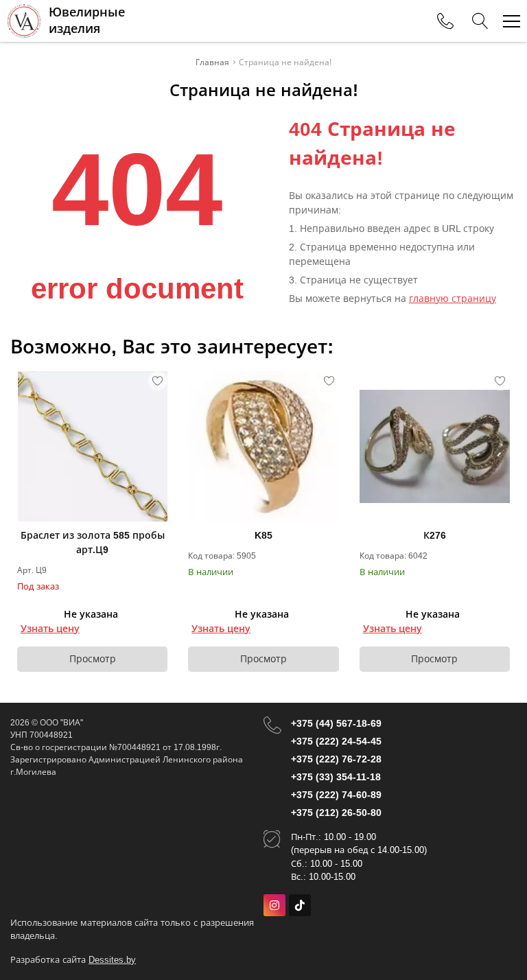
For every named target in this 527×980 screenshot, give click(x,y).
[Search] (480, 21)
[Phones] (445, 21)
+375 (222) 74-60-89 (336, 794)
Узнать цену (50, 628)
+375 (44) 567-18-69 (336, 723)
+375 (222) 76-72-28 (336, 759)
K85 (263, 535)
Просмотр (92, 658)
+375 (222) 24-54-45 (336, 741)
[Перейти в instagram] (274, 905)
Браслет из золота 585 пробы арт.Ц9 (93, 542)
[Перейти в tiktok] (300, 905)
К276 (434, 535)
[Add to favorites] (157, 380)
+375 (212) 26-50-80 (336, 812)
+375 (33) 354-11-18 (336, 776)
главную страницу (452, 298)
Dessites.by (112, 960)
